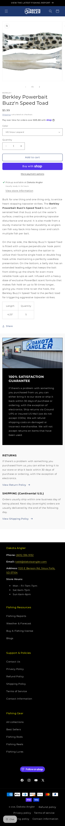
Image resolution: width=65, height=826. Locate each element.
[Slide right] (39, 86)
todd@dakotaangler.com (31, 561)
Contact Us (13, 661)
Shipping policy (20, 818)
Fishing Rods (14, 736)
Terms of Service (16, 691)
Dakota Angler (25, 806)
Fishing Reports (16, 616)
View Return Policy (14, 484)
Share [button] (9, 326)
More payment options (32, 174)
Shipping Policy (16, 683)
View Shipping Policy (15, 518)
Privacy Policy (15, 669)
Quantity (7, 139)
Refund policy (47, 806)
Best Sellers (13, 729)
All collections (15, 722)
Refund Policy (15, 676)
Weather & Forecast (18, 623)
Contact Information (19, 698)
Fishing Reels (14, 744)
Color (5, 126)
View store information (19, 190)
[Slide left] (25, 86)
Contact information (45, 818)
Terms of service (44, 812)
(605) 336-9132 (25, 555)
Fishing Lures (14, 751)
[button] (6, 11)
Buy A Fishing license (19, 630)
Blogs (9, 638)
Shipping (6, 115)
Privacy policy (22, 812)
